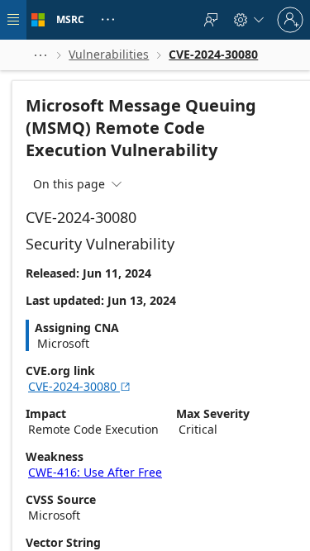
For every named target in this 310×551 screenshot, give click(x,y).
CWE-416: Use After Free (95, 472)
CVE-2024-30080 (79, 386)
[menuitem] (210, 20)
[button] (40, 55)
